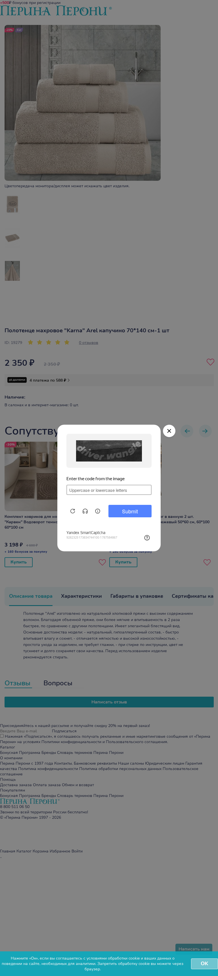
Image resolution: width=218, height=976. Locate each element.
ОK (204, 963)
